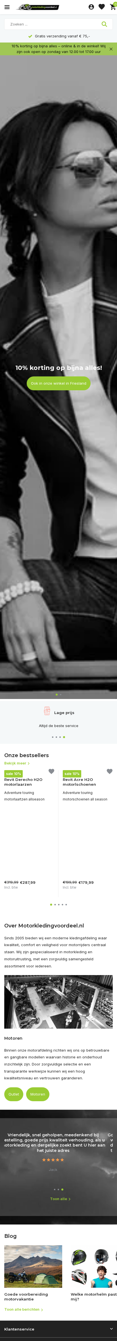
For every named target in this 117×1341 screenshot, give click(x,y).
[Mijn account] (91, 7)
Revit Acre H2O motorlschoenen (79, 782)
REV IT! (10, 772)
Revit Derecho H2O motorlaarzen (23, 782)
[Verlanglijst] (102, 7)
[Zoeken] (104, 24)
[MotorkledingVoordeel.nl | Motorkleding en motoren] (50, 7)
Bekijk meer (15, 763)
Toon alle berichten (21, 1309)
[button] (57, 695)
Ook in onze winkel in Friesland (58, 383)
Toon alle (58, 1198)
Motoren (37, 1094)
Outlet (14, 1094)
